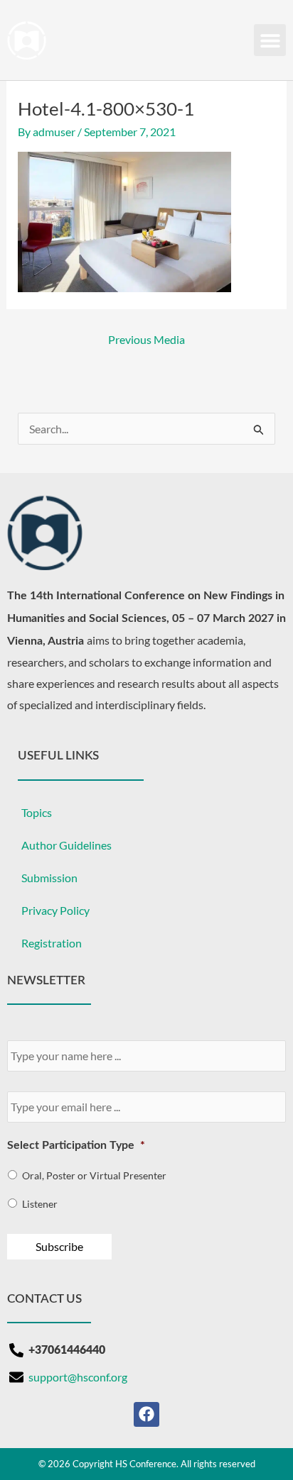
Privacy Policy (55, 910)
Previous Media (146, 339)
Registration (51, 943)
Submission (49, 877)
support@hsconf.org (77, 1377)
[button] (270, 40)
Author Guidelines (66, 845)
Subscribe (59, 1246)
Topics (36, 812)
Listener (40, 1204)
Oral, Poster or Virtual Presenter (94, 1175)
